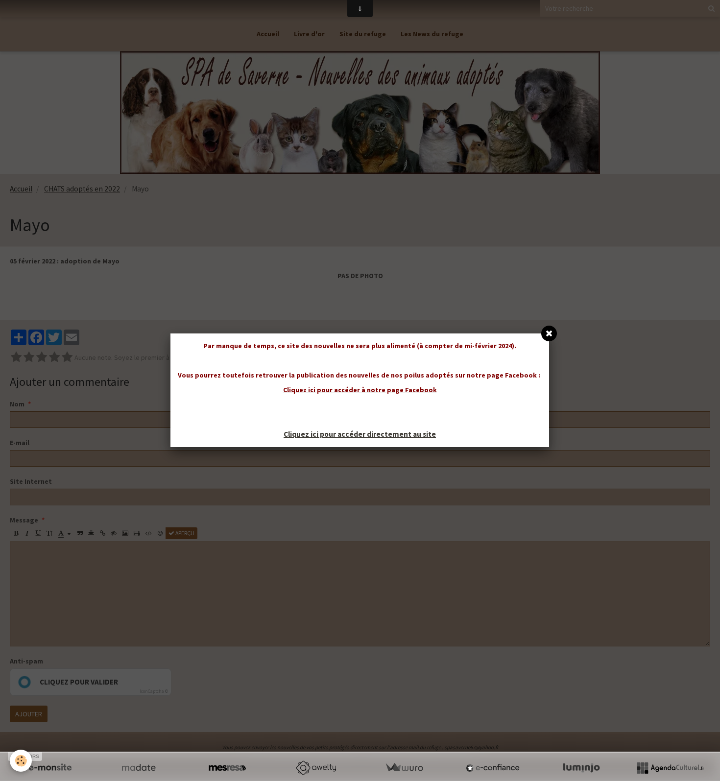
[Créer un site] (50, 767)
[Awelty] (316, 767)
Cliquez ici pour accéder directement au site (360, 434)
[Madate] (138, 767)
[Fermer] (549, 333)
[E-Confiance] (492, 767)
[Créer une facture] (404, 767)
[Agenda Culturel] (670, 767)
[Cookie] (21, 761)
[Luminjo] (581, 767)
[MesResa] (227, 767)
